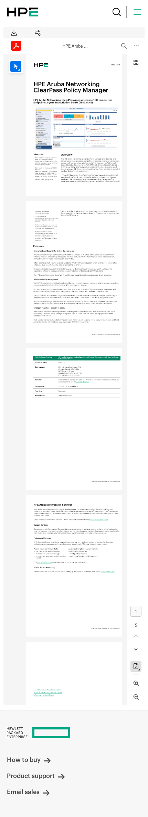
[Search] (117, 12)
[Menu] (137, 12)
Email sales (23, 792)
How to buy (24, 760)
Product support (31, 776)
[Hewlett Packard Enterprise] (22, 12)
